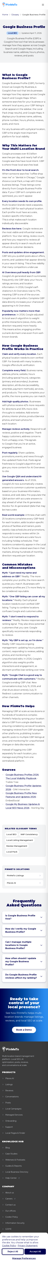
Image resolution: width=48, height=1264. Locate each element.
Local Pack (11, 852)
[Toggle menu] (43, 5)
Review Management (16, 846)
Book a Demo (24, 1030)
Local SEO (11, 834)
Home (5, 14)
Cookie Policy (9, 1245)
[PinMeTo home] (9, 4)
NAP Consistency (29, 834)
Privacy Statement (28, 1245)
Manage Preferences (24, 1258)
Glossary (15, 14)
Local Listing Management (19, 840)
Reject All (13, 1251)
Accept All (35, 1251)
